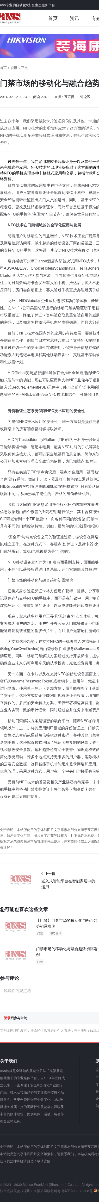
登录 (7, 1017)
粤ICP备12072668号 (77, 1190)
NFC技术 (56, 933)
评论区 (85, 96)
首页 (53, 17)
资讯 (74, 17)
